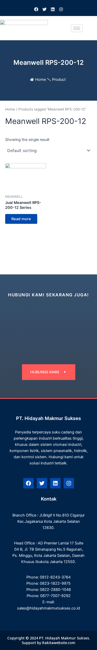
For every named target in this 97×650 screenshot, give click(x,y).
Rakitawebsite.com (58, 642)
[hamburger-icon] (77, 28)
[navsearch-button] (89, 28)
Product (59, 79)
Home (40, 79)
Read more (21, 219)
